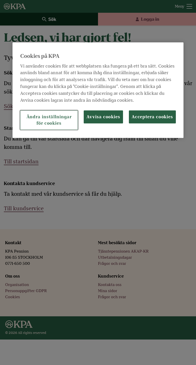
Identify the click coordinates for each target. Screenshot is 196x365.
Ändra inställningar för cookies (49, 120)
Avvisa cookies (103, 117)
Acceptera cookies (152, 117)
